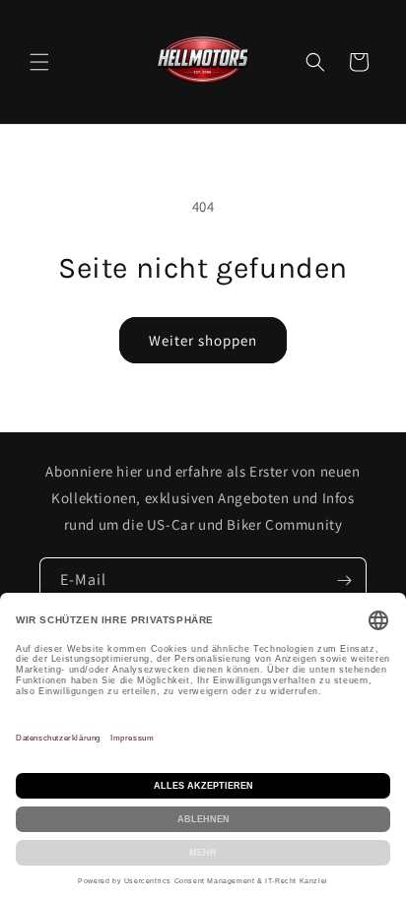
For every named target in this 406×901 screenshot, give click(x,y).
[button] (39, 62)
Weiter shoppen (203, 340)
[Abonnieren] (344, 580)
